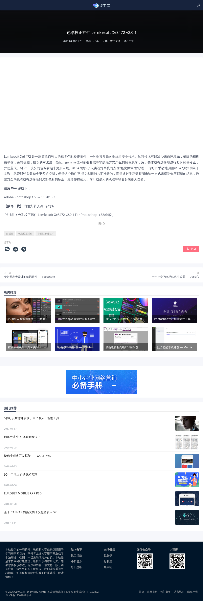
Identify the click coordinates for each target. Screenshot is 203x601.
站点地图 (179, 591)
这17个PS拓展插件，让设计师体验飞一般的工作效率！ (139, 319)
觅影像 (108, 555)
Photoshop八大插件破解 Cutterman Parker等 (86, 319)
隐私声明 (192, 591)
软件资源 (115, 41)
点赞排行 (152, 591)
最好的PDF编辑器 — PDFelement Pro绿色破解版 (87, 347)
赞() (191, 248)
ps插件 (9, 233)
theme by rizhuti (37, 591)
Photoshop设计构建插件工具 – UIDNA (178, 319)
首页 (141, 591)
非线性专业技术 (45, 233)
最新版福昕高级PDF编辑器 (121, 347)
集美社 (108, 567)
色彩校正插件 (25, 233)
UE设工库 (19, 591)
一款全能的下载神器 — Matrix (173, 347)
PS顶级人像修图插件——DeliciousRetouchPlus (37, 319)
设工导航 (76, 555)
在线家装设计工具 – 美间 (23, 347)
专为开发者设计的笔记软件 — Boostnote (29, 277)
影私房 (108, 561)
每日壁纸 (76, 567)
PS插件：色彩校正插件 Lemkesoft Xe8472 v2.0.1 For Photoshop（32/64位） (59, 215)
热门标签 (165, 591)
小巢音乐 (76, 561)
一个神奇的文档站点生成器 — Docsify (175, 277)
